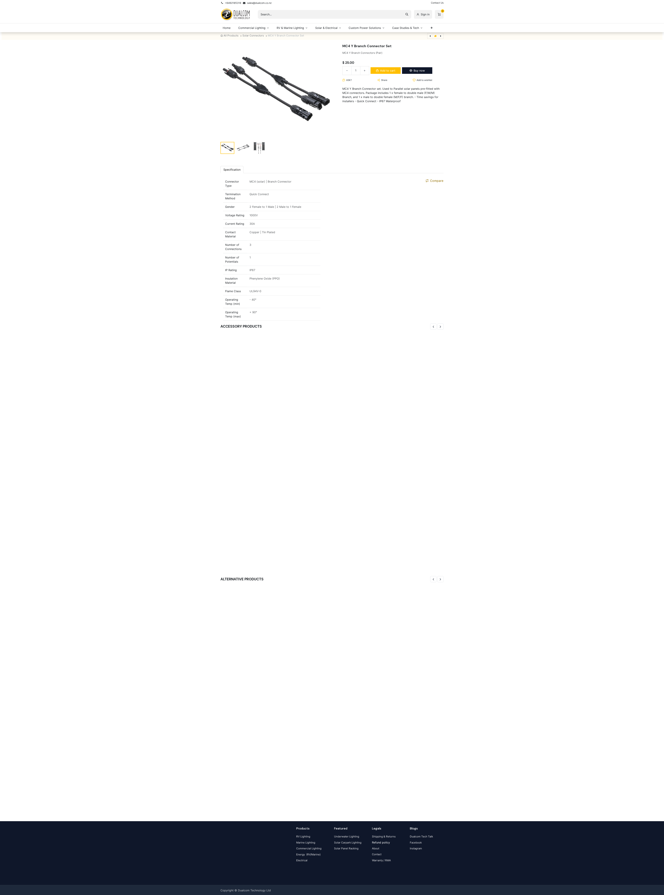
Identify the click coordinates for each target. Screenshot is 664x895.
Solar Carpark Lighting (347, 842)
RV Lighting (303, 836)
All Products (231, 35)
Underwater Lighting (346, 836)
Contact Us (437, 2)
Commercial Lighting (308, 848)
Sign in (425, 14)
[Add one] (364, 70)
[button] (229, 92)
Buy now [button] (419, 70)
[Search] (407, 14)
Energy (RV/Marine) (308, 854)
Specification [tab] (232, 169)
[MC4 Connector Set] (332, 444)
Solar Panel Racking (346, 848)
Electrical (301, 860)
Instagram (416, 848)
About (375, 848)
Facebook (416, 842)
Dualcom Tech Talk (421, 836)
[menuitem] (226, 27)
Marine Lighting (305, 842)
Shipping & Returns (384, 836)
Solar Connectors (253, 35)
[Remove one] (347, 70)
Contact (376, 854)
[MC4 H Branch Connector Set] (332, 697)
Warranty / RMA (381, 860)
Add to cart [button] (387, 70)
